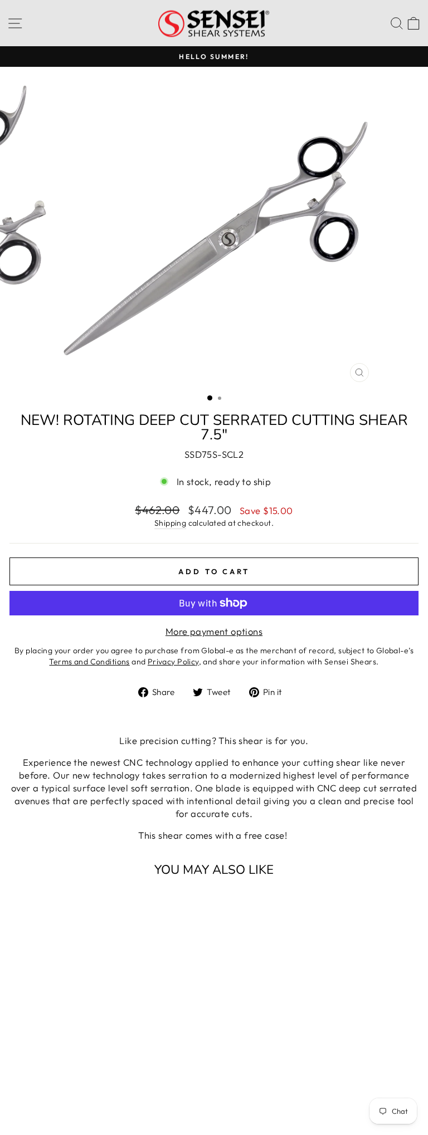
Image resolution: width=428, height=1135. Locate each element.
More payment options (214, 631)
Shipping (170, 523)
